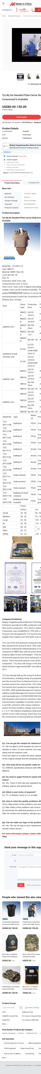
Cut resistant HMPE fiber (30, 1020)
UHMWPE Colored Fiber (10, 1016)
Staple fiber (6, 1020)
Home (4, 16)
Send (21, 885)
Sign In (5, 173)
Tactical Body (29, 1054)
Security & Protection (14, 16)
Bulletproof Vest (27, 1012)
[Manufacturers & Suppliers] (20, 4)
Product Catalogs (33, 1007)
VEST (4, 1012)
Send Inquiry (22, 117)
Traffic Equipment (10, 1048)
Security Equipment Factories (14, 1043)
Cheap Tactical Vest (27, 1048)
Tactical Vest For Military (12, 1054)
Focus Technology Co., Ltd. (28, 1065)
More (4, 1058)
